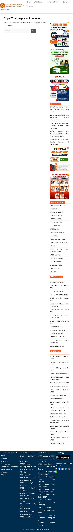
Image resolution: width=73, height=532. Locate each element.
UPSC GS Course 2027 (57, 282)
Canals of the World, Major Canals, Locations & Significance (59, 142)
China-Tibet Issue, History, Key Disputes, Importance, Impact (59, 109)
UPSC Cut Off (54, 268)
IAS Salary (53, 246)
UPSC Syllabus (55, 229)
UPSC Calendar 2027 (56, 212)
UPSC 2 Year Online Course (59, 295)
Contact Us (5, 464)
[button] (27, 10)
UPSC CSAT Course (56, 327)
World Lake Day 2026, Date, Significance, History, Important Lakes (59, 117)
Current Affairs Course (57, 346)
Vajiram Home (4, 9)
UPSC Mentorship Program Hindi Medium (46, 479)
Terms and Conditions (9, 467)
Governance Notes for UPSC (59, 395)
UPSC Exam (38, 2)
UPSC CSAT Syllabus (27, 493)
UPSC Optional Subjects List (59, 242)
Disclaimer (5, 461)
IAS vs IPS (53, 272)
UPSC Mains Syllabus (57, 232)
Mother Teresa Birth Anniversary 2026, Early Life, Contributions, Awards (59, 134)
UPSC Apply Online (56, 222)
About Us (4, 458)
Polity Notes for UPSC (57, 399)
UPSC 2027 (53, 209)
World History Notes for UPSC (59, 374)
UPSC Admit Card (55, 255)
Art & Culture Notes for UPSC (59, 383)
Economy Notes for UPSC (58, 413)
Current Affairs (52, 2)
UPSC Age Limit (55, 225)
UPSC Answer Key (26, 514)
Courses (65, 2)
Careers (4, 472)
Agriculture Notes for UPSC (58, 417)
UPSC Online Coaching (57, 330)
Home (28, 2)
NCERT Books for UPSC (57, 239)
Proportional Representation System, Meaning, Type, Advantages (59, 125)
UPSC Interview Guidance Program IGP (46, 517)
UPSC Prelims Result (56, 258)
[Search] (33, 31)
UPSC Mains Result (56, 262)
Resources (30, 6)
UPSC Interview (25, 480)
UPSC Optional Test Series (58, 337)
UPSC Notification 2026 (57, 205)
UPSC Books (54, 236)
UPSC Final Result (56, 265)
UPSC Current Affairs (28, 511)
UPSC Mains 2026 (56, 219)
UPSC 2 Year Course (56, 291)
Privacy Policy (6, 469)
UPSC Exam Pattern (27, 469)
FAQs (3, 475)
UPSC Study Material (56, 333)
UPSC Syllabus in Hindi (28, 467)
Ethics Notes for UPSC (57, 443)
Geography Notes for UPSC (58, 386)
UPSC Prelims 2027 (56, 215)
